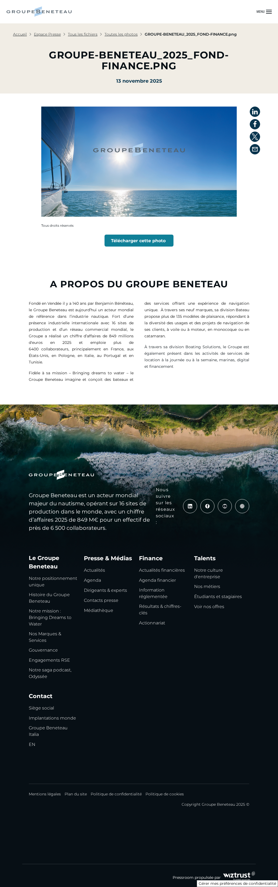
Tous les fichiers (82, 34)
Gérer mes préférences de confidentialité (237, 883)
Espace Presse (47, 34)
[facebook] (207, 506)
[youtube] (225, 506)
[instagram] (242, 506)
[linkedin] (190, 506)
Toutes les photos (121, 34)
